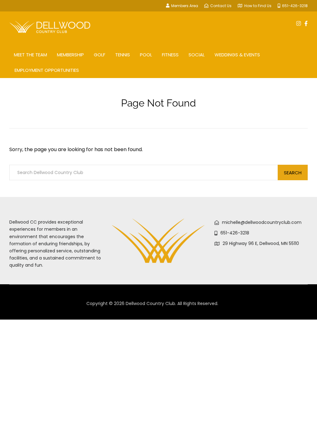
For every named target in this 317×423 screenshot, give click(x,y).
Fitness (170, 54)
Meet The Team (30, 54)
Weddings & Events (237, 54)
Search (293, 172)
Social (197, 54)
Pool (146, 54)
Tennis (122, 54)
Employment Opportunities (47, 70)
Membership (70, 54)
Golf (99, 54)
